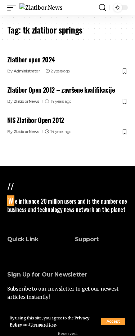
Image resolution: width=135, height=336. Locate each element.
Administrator (27, 71)
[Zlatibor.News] (41, 8)
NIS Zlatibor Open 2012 (35, 120)
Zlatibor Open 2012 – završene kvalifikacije (61, 89)
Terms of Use (43, 324)
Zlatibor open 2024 (31, 59)
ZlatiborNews (27, 101)
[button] (113, 321)
